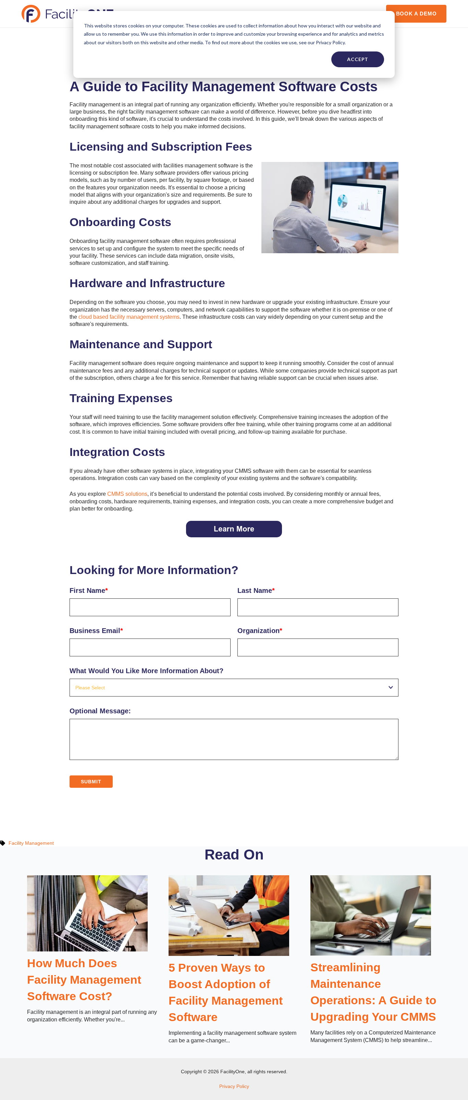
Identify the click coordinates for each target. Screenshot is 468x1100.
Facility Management (31, 843)
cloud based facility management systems (129, 317)
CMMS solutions (127, 494)
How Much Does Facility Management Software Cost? (84, 980)
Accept (357, 59)
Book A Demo (416, 13)
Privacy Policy (234, 1086)
